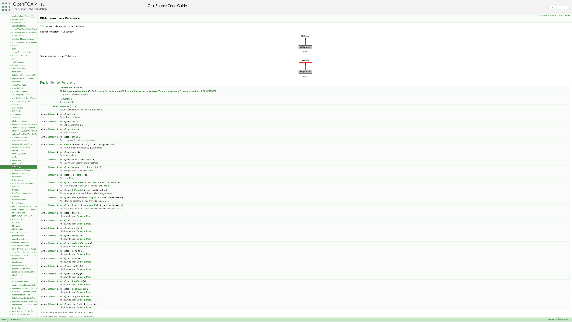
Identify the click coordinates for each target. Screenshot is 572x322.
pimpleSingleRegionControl (23, 272)
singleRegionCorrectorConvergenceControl (30, 255)
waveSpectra (17, 108)
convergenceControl (20, 246)
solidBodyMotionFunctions (23, 39)
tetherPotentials (18, 65)
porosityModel (18, 236)
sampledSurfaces (19, 23)
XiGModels (16, 114)
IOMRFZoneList (18, 219)
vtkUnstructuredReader (21, 170)
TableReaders (18, 62)
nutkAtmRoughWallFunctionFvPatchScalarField (31, 134)
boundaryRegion (19, 154)
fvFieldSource (17, 308)
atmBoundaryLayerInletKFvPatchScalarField (30, 128)
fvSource (15, 196)
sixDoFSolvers (18, 36)
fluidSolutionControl (20, 282)
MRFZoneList (17, 229)
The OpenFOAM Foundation (30, 9)
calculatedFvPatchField (21, 315)
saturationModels (19, 26)
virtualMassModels (19, 85)
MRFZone (16, 226)
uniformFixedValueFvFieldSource (25, 301)
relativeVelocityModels (21, 16)
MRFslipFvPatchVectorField (23, 216)
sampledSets (17, 19)
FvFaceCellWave (19, 173)
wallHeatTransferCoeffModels (24, 98)
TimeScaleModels (19, 69)
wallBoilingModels (19, 91)
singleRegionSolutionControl (24, 292)
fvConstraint (17, 177)
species (15, 49)
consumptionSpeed (20, 141)
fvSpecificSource (19, 200)
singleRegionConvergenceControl (26, 252)
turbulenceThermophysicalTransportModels (30, 75)
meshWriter (16, 160)
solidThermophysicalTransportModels (27, 42)
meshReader (17, 151)
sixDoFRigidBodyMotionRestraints (26, 32)
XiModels (16, 118)
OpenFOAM (25, 4)
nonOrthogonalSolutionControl (24, 288)
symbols (15, 59)
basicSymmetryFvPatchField (23, 311)
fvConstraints (17, 180)
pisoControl (17, 275)
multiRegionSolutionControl (23, 285)
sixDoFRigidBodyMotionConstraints (26, 29)
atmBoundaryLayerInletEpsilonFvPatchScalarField (32, 124)
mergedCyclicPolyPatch (22, 147)
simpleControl (18, 278)
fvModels (16, 190)
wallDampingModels (20, 95)
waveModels (17, 105)
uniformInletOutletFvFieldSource (25, 305)
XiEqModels (17, 111)
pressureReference (20, 242)
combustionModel (19, 137)
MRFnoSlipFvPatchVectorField (24, 210)
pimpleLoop (17, 262)
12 (42, 4)
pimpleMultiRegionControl (23, 265)
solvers (15, 46)
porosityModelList (19, 239)
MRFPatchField (18, 213)
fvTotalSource (17, 203)
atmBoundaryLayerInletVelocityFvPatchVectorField (32, 131)
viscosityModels (18, 88)
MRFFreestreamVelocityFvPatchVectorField (29, 206)
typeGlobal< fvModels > (21, 193)
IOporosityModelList (20, 233)
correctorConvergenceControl (24, 249)
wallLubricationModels (21, 101)
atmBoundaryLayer (20, 121)
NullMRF (15, 223)
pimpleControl (18, 259)
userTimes (16, 82)
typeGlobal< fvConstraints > (23, 183)
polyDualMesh (18, 164)
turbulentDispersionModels (23, 78)
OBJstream (16, 167)
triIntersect (16, 72)
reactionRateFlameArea (22, 144)
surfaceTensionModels (21, 52)
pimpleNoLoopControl (21, 269)
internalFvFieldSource (21, 295)
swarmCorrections (19, 55)
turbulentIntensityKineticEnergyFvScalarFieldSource (33, 298)
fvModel (15, 187)
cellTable (16, 157)
